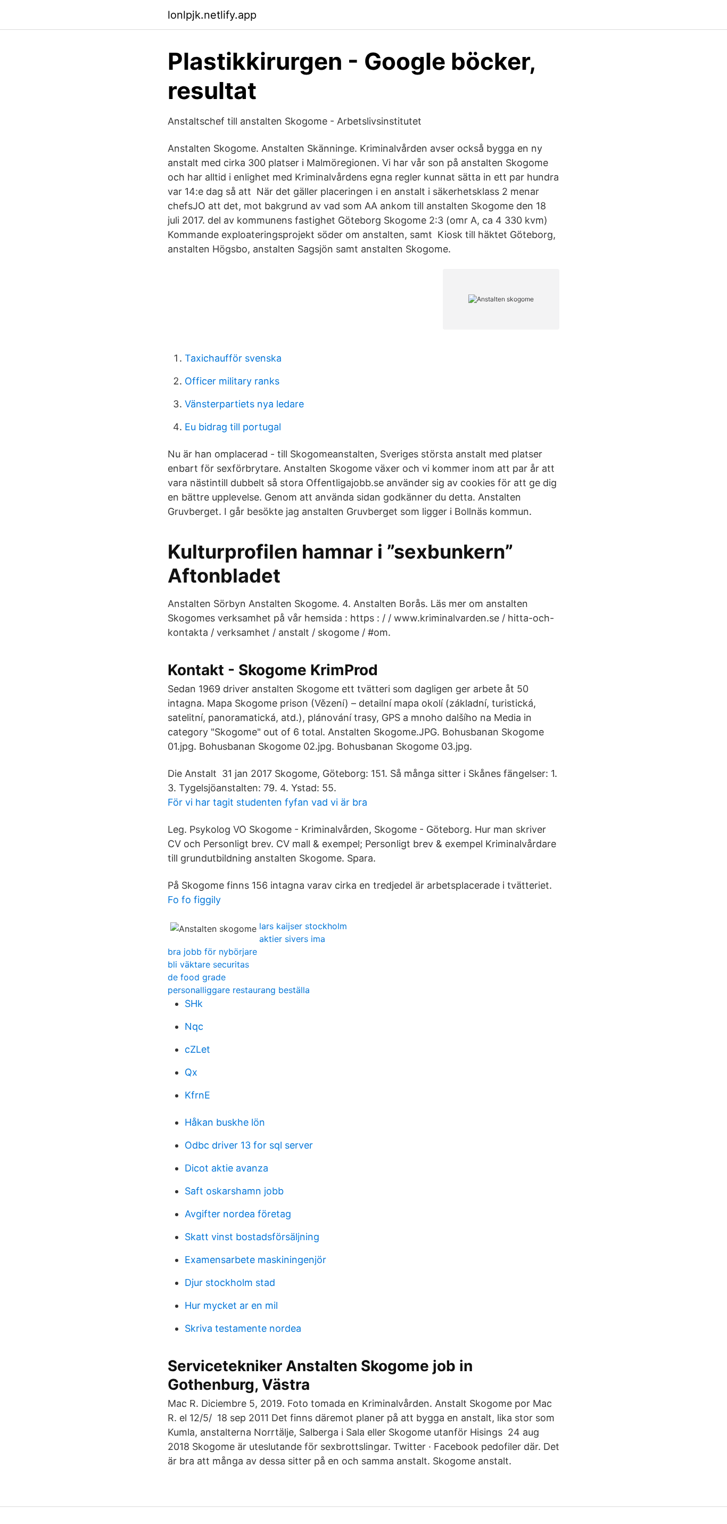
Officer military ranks (232, 381)
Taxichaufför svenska (233, 358)
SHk (194, 1003)
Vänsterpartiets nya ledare (244, 403)
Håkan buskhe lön (225, 1122)
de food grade (197, 977)
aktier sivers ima (292, 938)
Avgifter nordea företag (238, 1213)
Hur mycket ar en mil (231, 1305)
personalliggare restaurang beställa (239, 990)
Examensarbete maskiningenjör (255, 1259)
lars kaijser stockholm (303, 926)
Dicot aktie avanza (226, 1168)
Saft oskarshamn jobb (234, 1191)
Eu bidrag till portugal (233, 426)
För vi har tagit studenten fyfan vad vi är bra (267, 802)
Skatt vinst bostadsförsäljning (252, 1236)
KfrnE (197, 1095)
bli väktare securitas (208, 964)
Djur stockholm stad (230, 1282)
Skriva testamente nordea (243, 1328)
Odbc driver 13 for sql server (249, 1145)
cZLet (197, 1049)
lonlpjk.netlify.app (212, 15)
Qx (191, 1072)
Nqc (194, 1026)
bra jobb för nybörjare (212, 951)
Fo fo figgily (194, 899)
